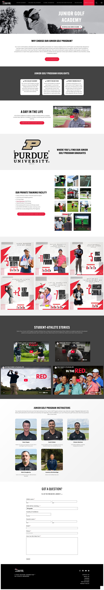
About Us (86, 576)
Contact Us (85, 574)
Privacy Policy (84, 583)
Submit (28, 559)
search (96, 2)
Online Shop (78, 2)
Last (53, 502)
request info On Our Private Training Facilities (31, 214)
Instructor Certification (64, 2)
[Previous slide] (14, 151)
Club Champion (20, 201)
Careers (86, 578)
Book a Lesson (89, 2)
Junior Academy (21, 2)
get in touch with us (52, 59)
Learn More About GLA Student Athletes (32, 122)
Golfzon (86, 580)
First (27, 502)
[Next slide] (48, 151)
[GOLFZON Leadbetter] (6, 2)
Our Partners (85, 581)
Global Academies (48, 2)
